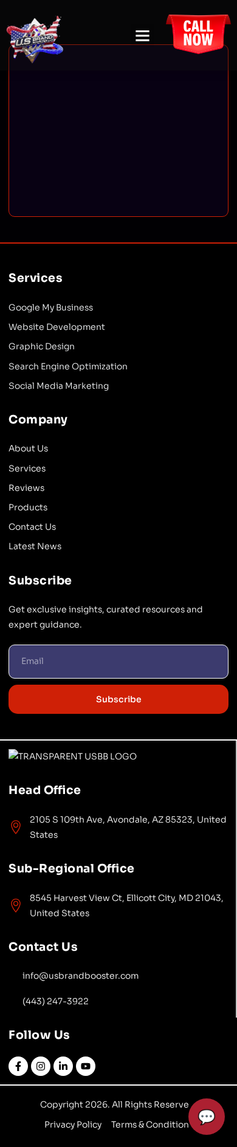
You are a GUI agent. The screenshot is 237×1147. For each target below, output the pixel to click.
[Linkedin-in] (63, 1066)
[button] (142, 35)
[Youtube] (85, 1066)
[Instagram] (40, 1066)
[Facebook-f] (18, 1066)
